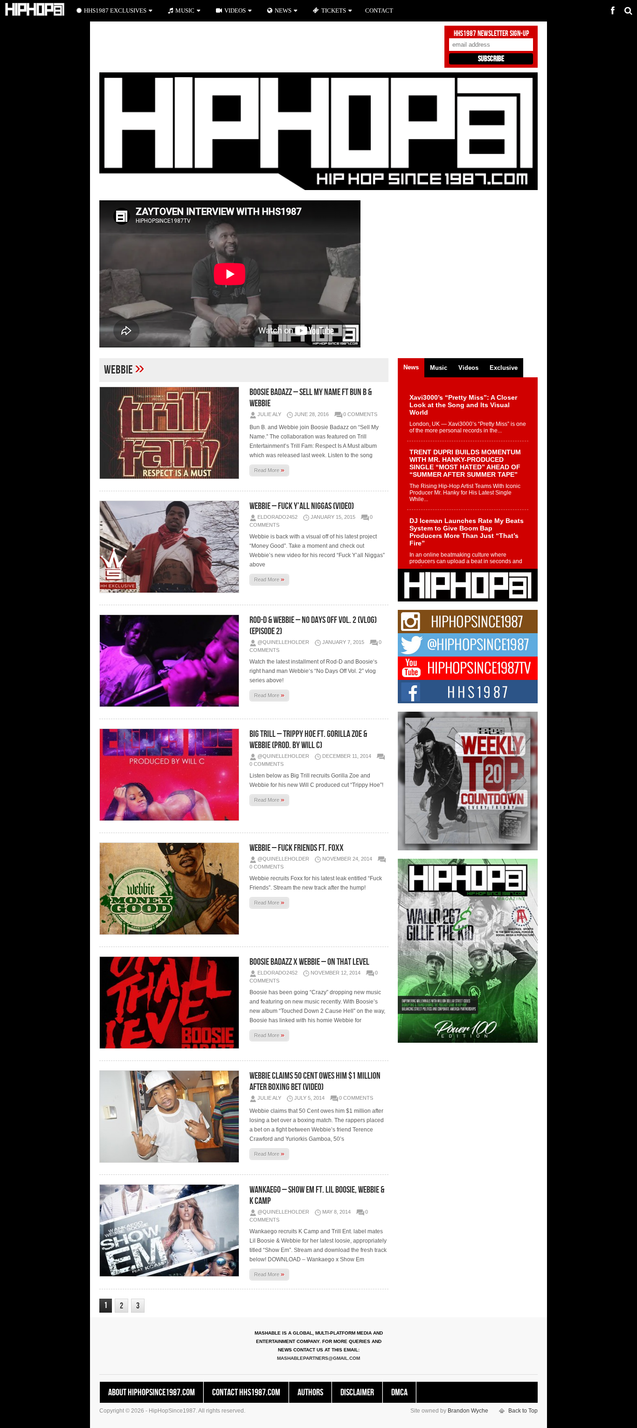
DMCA (399, 1392)
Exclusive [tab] (504, 367)
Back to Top (523, 1410)
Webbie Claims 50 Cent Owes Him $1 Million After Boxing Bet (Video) (315, 1081)
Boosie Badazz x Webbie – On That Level (309, 962)
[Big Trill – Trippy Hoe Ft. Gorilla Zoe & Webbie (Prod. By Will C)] (171, 774)
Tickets (333, 10)
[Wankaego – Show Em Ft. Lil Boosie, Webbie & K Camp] (171, 1230)
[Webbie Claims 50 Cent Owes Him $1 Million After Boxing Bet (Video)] (171, 1116)
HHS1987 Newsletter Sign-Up (491, 33)
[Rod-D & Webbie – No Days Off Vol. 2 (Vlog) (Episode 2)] (171, 661)
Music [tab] (438, 367)
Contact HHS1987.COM (246, 1392)
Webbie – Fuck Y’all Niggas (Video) (301, 506)
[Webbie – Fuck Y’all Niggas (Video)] (171, 547)
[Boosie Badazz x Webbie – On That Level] (171, 1002)
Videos (235, 10)
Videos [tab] (468, 367)
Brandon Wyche (468, 1410)
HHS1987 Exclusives (115, 10)
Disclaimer (357, 1392)
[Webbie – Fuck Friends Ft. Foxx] (171, 888)
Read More (269, 470)
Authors (310, 1392)
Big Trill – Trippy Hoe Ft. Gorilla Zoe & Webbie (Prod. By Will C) (308, 739)
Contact (379, 10)
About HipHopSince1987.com (151, 1392)
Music (184, 10)
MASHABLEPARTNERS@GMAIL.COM (318, 1358)
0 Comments (360, 414)
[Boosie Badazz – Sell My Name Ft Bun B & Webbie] (171, 433)
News (283, 10)
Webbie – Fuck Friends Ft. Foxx (296, 848)
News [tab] (411, 367)
